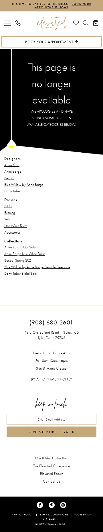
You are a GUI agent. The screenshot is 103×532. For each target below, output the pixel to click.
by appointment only (51, 379)
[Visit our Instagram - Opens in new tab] (63, 505)
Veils (7, 219)
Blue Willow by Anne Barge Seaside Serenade (37, 267)
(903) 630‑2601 (51, 322)
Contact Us (51, 481)
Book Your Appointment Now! (63, 5)
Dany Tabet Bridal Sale (20, 273)
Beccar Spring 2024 (18, 260)
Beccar (9, 178)
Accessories (12, 232)
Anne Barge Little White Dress (24, 254)
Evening (9, 212)
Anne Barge (12, 171)
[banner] (51, 23)
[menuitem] (7, 23)
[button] (7, 23)
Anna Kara (11, 165)
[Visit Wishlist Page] (76, 22)
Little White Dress (15, 226)
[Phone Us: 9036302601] (18, 22)
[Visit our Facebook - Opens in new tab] (40, 505)
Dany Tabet (12, 191)
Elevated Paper (51, 473)
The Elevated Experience (51, 466)
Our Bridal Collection (51, 458)
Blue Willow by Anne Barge (23, 184)
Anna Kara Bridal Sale (19, 247)
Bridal (8, 206)
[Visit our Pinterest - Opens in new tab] (52, 505)
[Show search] (86, 22)
